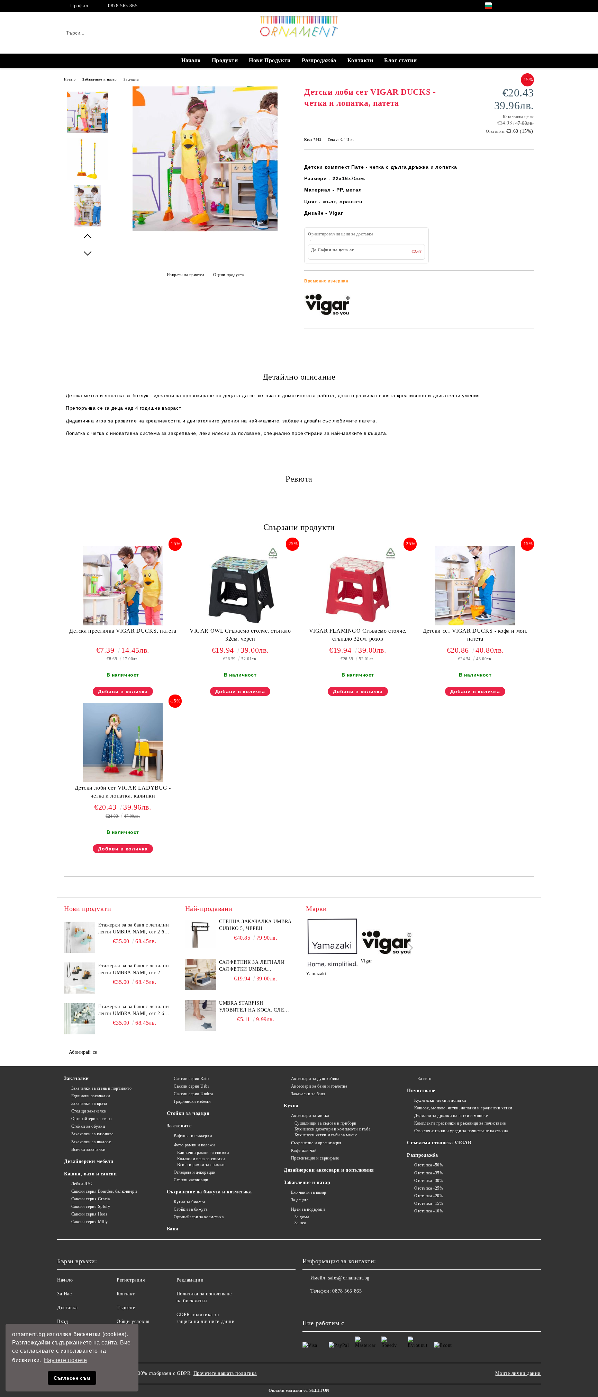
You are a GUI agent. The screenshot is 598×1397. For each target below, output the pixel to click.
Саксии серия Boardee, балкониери (104, 1191)
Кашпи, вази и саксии (90, 1173)
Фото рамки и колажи (194, 1145)
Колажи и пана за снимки (201, 1158)
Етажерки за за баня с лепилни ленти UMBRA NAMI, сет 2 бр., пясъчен (134, 1010)
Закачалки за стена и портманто (101, 1088)
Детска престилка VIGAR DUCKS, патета (122, 631)
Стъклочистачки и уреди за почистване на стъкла (461, 1130)
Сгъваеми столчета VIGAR (439, 1142)
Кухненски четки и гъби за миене (326, 1135)
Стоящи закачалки (89, 1111)
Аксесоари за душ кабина (315, 1078)
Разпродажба (319, 60)
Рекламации (190, 1280)
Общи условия (133, 1321)
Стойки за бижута (191, 1209)
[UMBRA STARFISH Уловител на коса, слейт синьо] (200, 1015)
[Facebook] (509, 6)
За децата (131, 79)
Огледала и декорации (194, 1172)
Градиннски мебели (192, 1101)
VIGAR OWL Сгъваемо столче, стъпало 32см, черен (240, 635)
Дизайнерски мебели (88, 1161)
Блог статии (400, 60)
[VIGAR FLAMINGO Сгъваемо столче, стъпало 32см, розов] (358, 585)
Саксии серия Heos (89, 1214)
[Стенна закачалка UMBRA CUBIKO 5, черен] (200, 933)
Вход (62, 1321)
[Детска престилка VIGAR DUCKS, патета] (123, 585)
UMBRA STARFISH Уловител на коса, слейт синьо (255, 1007)
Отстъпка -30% (428, 1180)
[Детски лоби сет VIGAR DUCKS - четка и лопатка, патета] (205, 230)
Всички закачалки (88, 1149)
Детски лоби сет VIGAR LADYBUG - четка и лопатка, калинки (123, 792)
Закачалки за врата (89, 1103)
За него (424, 1078)
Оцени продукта (228, 274)
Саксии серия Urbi (191, 1086)
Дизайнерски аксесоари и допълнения (329, 1170)
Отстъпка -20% (428, 1195)
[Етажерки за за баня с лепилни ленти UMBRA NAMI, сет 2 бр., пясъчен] (79, 1018)
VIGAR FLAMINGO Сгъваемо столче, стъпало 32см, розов (358, 635)
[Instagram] (520, 6)
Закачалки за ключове (92, 1133)
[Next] (408, 947)
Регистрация (131, 1280)
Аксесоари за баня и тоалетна (319, 1086)
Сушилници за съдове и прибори (325, 1123)
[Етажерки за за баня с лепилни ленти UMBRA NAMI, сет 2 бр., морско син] (79, 937)
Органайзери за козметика (199, 1216)
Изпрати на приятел (186, 274)
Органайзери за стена (91, 1118)
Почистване (421, 1090)
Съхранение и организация (316, 1142)
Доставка (67, 1307)
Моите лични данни (518, 1373)
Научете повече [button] (65, 1360)
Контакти (360, 60)
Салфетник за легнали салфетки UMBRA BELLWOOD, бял (251, 966)
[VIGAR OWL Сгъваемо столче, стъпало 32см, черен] (240, 585)
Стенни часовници (191, 1179)
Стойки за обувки (88, 1126)
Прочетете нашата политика (225, 1373)
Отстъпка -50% (428, 1165)
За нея (300, 1222)
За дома (302, 1216)
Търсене (126, 1307)
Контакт (126, 1293)
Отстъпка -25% (428, 1188)
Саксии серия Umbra (193, 1093)
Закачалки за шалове (91, 1141)
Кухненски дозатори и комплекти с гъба (332, 1129)
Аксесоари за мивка (310, 1115)
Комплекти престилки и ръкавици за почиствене (460, 1123)
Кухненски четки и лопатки (440, 1100)
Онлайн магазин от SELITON (299, 1390)
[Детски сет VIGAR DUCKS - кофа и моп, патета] (475, 585)
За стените (179, 1125)
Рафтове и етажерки (193, 1135)
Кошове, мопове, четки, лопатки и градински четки (463, 1108)
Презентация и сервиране (315, 1158)
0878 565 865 (122, 5)
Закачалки (76, 1078)
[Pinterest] (530, 6)
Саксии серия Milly (89, 1221)
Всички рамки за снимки (200, 1164)
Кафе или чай (303, 1150)
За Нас (64, 1293)
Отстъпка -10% (428, 1211)
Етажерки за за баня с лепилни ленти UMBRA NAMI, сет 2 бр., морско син (134, 928)
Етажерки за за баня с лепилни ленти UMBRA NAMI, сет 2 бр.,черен (133, 969)
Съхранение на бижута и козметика (209, 1191)
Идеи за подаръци (308, 1209)
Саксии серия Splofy (90, 1206)
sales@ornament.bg (349, 1277)
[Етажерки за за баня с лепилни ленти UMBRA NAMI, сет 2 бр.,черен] (79, 978)
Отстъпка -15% (428, 1203)
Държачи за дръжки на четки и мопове (451, 1115)
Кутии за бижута (189, 1201)
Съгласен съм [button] (72, 1378)
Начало (191, 60)
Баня (173, 1228)
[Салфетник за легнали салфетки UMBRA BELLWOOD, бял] (200, 974)
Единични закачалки (90, 1095)
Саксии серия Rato (191, 1078)
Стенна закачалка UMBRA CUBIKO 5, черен (255, 925)
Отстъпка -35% (428, 1173)
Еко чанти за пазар (308, 1192)
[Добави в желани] (529, 283)
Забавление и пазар (99, 79)
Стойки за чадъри (188, 1113)
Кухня (291, 1105)
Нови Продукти (269, 60)
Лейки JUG (82, 1183)
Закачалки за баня (308, 1093)
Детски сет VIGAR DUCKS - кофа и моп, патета (475, 635)
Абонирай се (83, 1052)
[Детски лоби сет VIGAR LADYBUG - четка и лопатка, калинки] (123, 742)
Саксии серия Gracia (90, 1198)
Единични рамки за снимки (203, 1152)
